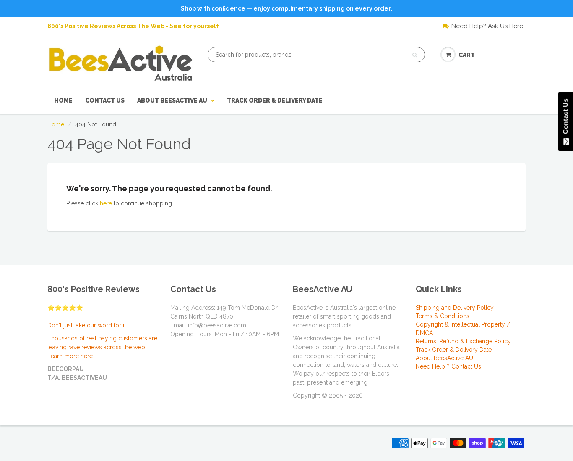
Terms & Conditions (442, 316)
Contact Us (105, 100)
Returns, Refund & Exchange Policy (463, 341)
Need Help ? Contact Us (448, 366)
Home (63, 100)
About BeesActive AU (172, 100)
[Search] (414, 55)
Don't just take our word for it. (87, 325)
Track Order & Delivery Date (275, 100)
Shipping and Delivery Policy (455, 307)
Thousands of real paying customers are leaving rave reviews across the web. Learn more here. (102, 347)
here (106, 203)
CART (466, 55)
